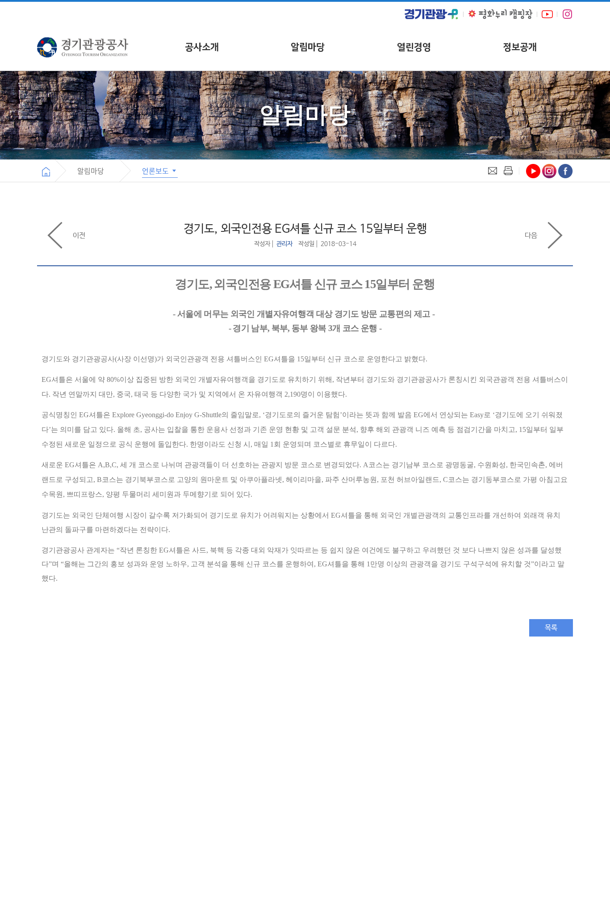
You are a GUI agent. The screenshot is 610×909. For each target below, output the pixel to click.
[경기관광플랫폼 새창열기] (431, 14)
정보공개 (520, 47)
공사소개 (202, 47)
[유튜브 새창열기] (547, 14)
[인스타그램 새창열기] (567, 14)
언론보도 (156, 170)
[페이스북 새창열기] (565, 171)
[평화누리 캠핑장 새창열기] (500, 14)
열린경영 (414, 47)
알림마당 (308, 47)
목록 (551, 628)
